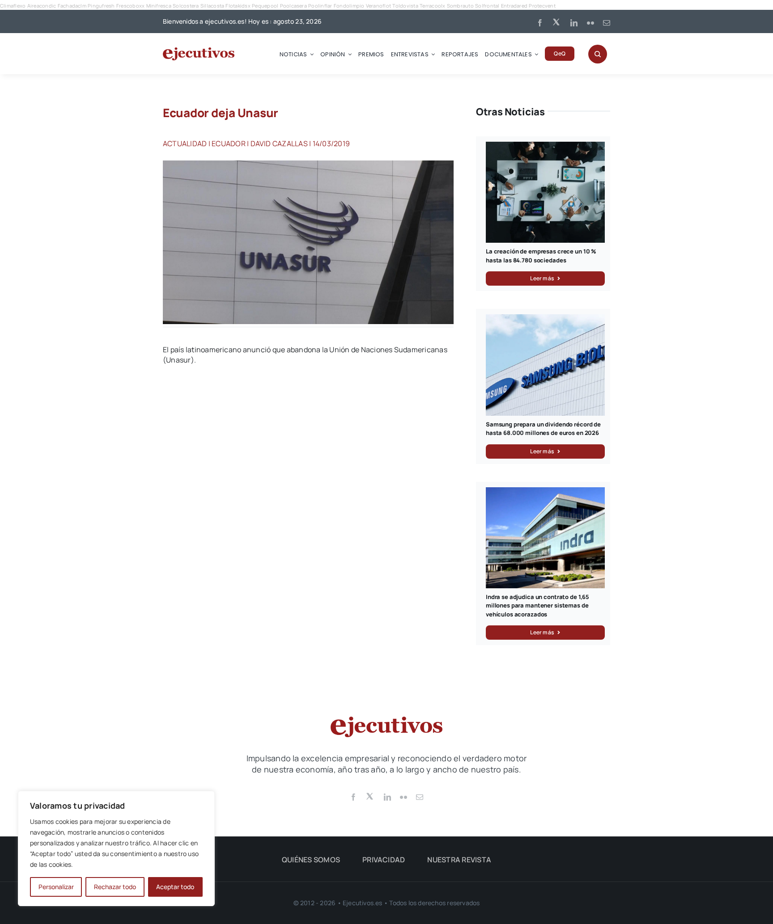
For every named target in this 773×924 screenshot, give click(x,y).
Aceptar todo (175, 886)
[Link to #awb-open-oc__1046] (597, 54)
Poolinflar (320, 5)
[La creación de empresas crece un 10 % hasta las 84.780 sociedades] (545, 147)
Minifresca (158, 5)
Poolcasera (293, 5)
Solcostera (186, 5)
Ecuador (229, 143)
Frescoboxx (130, 5)
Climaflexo (12, 5)
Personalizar (56, 886)
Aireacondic (41, 5)
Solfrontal (487, 5)
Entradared (514, 5)
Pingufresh (101, 5)
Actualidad (185, 143)
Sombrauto (460, 5)
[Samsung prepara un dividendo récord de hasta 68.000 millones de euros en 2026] (545, 319)
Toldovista (405, 5)
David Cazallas (279, 143)
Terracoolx (432, 5)
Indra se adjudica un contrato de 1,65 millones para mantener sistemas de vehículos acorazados (537, 605)
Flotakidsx (237, 5)
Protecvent (542, 5)
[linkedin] (574, 22)
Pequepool (265, 5)
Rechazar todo (115, 886)
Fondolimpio (349, 5)
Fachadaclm (72, 5)
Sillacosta (212, 5)
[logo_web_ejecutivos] (198, 51)
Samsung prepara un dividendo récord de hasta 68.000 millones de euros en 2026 (543, 428)
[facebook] (540, 22)
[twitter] (556, 21)
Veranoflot (378, 5)
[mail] (606, 22)
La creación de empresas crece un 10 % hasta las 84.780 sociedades (541, 255)
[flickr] (590, 22)
